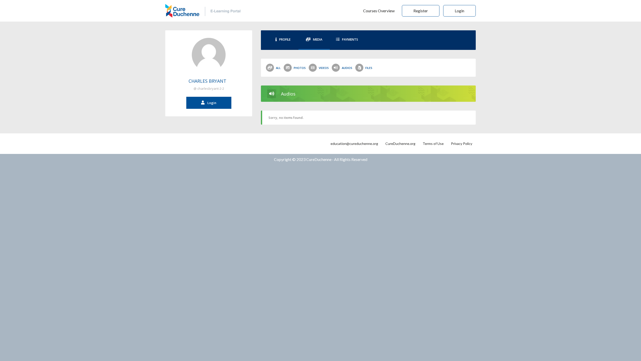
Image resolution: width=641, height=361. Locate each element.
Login (459, 10)
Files (368, 68)
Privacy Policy (461, 143)
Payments (350, 39)
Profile (284, 39)
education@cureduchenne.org (354, 143)
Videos (324, 68)
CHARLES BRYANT (207, 81)
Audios (347, 68)
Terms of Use (433, 143)
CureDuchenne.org (400, 143)
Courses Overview (379, 10)
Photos (300, 68)
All (278, 68)
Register (420, 10)
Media (317, 39)
